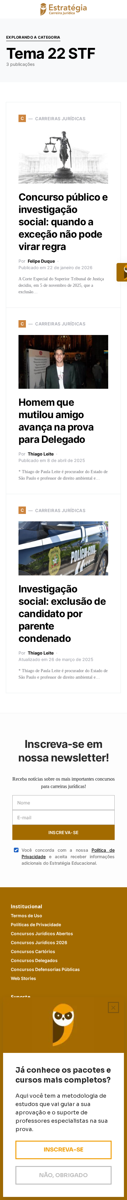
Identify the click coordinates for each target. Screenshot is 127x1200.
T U (26, 915)
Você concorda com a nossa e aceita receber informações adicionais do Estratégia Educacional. (68, 856)
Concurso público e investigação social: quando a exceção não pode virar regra (63, 221)
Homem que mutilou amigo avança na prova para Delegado (56, 420)
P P (36, 924)
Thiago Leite (41, 453)
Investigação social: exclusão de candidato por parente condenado (62, 613)
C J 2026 (39, 942)
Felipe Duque (41, 261)
